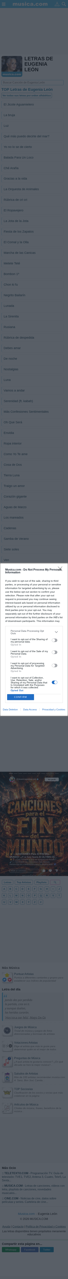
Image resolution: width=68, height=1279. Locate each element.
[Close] (61, 570)
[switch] (54, 640)
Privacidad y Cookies (53, 709)
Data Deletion (10, 709)
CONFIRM (20, 697)
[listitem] (34, 632)
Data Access (30, 709)
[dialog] (34, 639)
